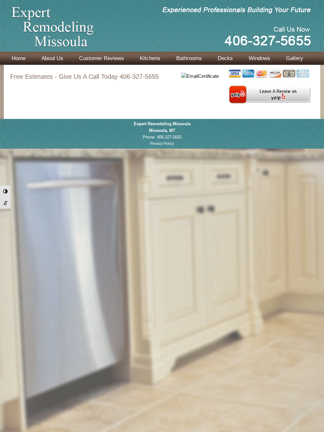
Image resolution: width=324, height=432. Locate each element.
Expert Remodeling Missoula (162, 32)
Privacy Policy (162, 143)
